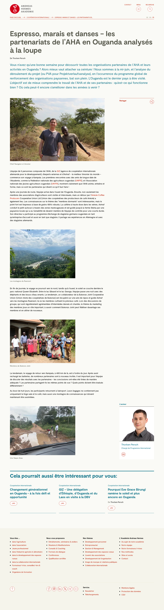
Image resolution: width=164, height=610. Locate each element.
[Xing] (70, 590)
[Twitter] (65, 590)
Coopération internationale (38, 17)
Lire (13, 503)
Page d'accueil (15, 17)
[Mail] (123, 454)
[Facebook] (48, 590)
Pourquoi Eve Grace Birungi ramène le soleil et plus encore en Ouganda (127, 493)
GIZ (58, 171)
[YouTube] (75, 590)
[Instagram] (54, 590)
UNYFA (55, 183)
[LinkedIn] (59, 590)
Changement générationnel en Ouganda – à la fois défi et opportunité (30, 493)
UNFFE (79, 180)
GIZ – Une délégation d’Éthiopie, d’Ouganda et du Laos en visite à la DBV (78, 493)
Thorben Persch (19, 58)
